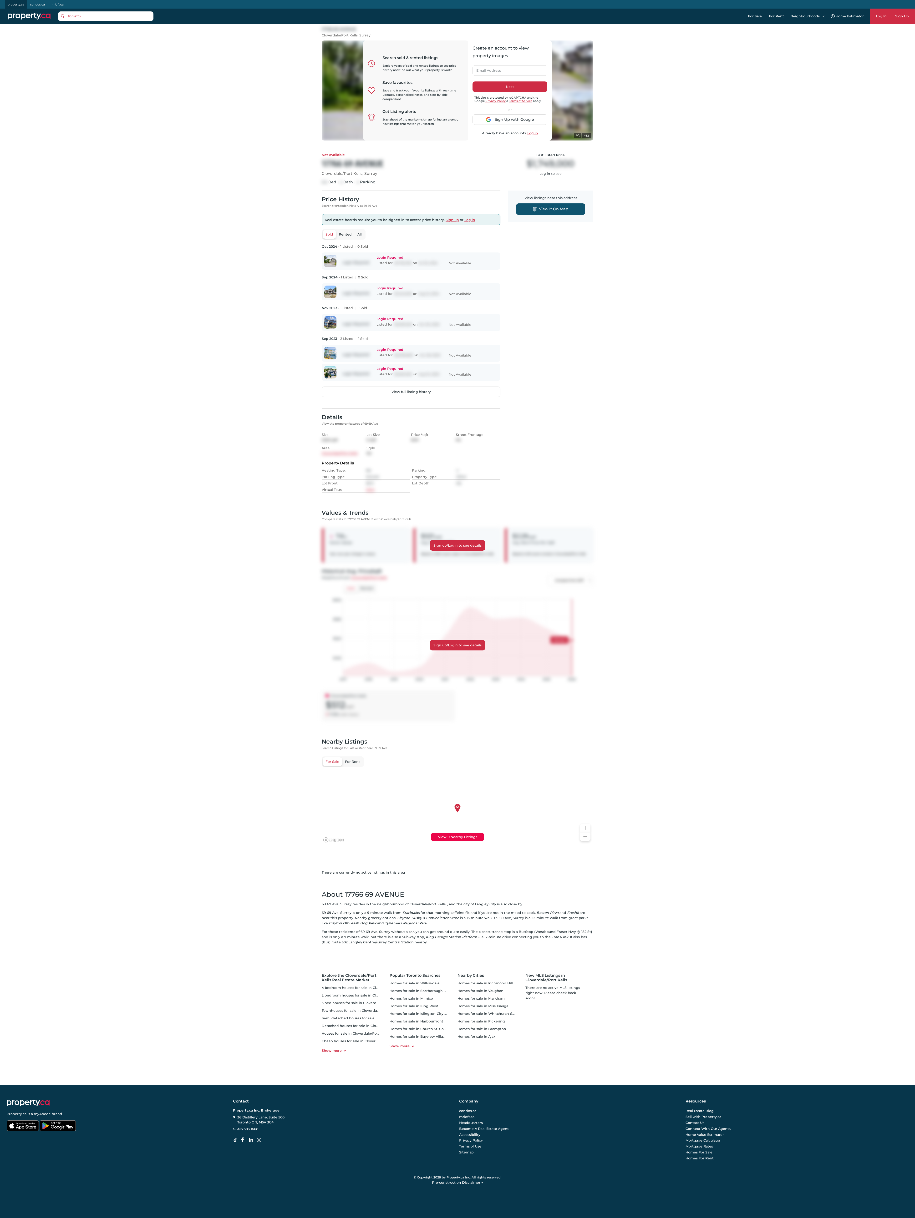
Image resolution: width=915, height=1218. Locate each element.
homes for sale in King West (414, 1006)
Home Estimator (850, 16)
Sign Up (902, 16)
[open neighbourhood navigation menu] (823, 16)
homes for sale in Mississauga (483, 1006)
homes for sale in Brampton (482, 1029)
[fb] (244, 1140)
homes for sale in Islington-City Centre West (428, 1014)
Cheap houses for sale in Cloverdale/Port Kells (361, 1041)
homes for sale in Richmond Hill (485, 983)
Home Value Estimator (705, 1134)
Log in (532, 133)
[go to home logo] (28, 1103)
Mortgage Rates (699, 1146)
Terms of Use (470, 1146)
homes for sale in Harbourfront (416, 1021)
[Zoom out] (585, 836)
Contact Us (695, 1123)
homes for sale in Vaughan (480, 991)
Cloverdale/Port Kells (340, 35)
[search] (105, 16)
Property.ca (16, 1114)
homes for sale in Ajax (476, 1036)
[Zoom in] (585, 828)
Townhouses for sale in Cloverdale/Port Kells (360, 1010)
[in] (260, 1140)
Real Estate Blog (700, 1111)
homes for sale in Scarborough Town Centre (428, 991)
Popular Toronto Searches (415, 975)
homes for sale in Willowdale (415, 983)
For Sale (755, 16)
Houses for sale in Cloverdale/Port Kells (355, 1033)
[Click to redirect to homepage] (29, 16)
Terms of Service (520, 101)
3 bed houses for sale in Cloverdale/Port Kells (360, 1003)
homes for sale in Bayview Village (418, 1036)
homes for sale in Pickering (481, 1021)
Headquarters (471, 1123)
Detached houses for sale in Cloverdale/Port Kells (364, 1026)
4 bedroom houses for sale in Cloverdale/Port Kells (365, 988)
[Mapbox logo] (333, 840)
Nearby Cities (471, 975)
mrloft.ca (57, 4)
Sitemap (466, 1152)
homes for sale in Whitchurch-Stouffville (492, 1014)
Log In (881, 16)
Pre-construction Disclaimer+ (457, 1182)
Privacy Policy (495, 101)
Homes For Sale (699, 1152)
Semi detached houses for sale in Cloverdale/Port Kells (369, 1018)
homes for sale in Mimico (411, 998)
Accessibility (469, 1134)
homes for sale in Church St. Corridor (421, 1029)
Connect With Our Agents (708, 1129)
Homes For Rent (700, 1158)
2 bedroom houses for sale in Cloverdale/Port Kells (365, 995)
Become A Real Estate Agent (484, 1129)
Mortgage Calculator (703, 1140)
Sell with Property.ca (703, 1117)
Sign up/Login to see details (457, 545)
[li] (252, 1140)
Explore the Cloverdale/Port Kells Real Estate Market (349, 977)
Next (510, 87)
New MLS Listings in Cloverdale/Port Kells (546, 977)
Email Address (486, 69)
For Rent (776, 16)
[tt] (236, 1140)
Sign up (452, 220)
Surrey (365, 35)
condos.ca (37, 4)
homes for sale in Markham (481, 998)
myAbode (42, 1114)
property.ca (16, 4)
